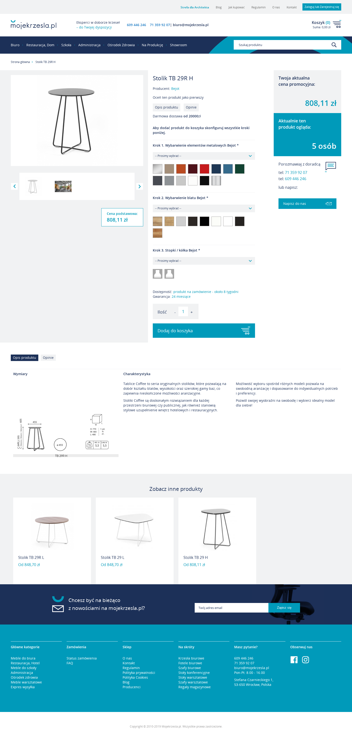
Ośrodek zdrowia (24, 677)
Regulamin (258, 7)
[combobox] (287, 45)
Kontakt (292, 7)
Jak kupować (236, 7)
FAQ (70, 663)
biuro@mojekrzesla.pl (251, 667)
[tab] (26, 359)
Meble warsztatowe (26, 682)
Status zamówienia (82, 658)
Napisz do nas (294, 203)
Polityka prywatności (139, 672)
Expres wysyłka (23, 687)
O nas (276, 7)
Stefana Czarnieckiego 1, (253, 679)
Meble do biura (23, 658)
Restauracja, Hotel (25, 663)
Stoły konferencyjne (194, 672)
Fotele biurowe (190, 663)
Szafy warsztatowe (193, 682)
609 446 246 (136, 25)
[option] (52, 541)
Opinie (191, 107)
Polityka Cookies (135, 677)
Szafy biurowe (189, 667)
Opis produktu (166, 107)
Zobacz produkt (52, 572)
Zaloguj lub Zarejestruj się (322, 7)
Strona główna (20, 62)
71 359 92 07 (296, 172)
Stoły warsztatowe (192, 677)
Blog (219, 7)
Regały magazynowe (194, 687)
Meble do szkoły (23, 667)
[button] (14, 186)
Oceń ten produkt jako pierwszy (178, 97)
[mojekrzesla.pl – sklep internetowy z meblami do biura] (33, 24)
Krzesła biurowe (191, 658)
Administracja (22, 672)
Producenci (132, 687)
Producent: (166, 88)
